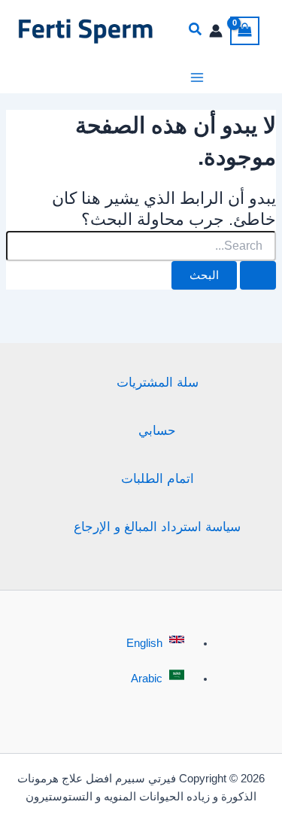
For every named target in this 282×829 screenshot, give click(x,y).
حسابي (157, 430)
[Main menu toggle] (197, 77)
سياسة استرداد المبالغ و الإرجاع (157, 526)
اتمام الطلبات (157, 478)
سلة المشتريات (158, 382)
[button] (195, 31)
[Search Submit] (258, 275)
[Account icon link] (216, 31)
